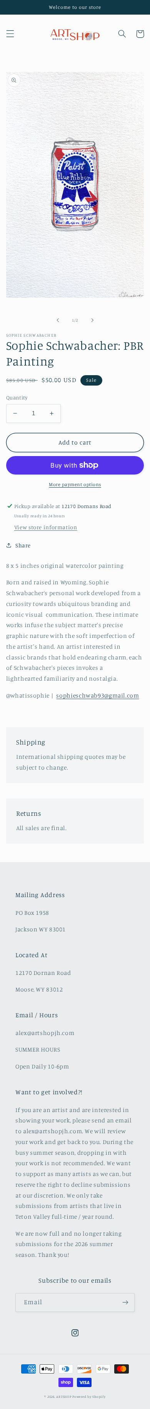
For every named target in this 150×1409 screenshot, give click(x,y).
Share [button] (23, 545)
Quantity (16, 397)
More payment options (75, 484)
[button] (10, 34)
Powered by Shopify (88, 1396)
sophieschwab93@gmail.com (97, 695)
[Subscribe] (125, 1302)
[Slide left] (57, 320)
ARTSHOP (63, 1396)
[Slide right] (92, 320)
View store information (45, 527)
